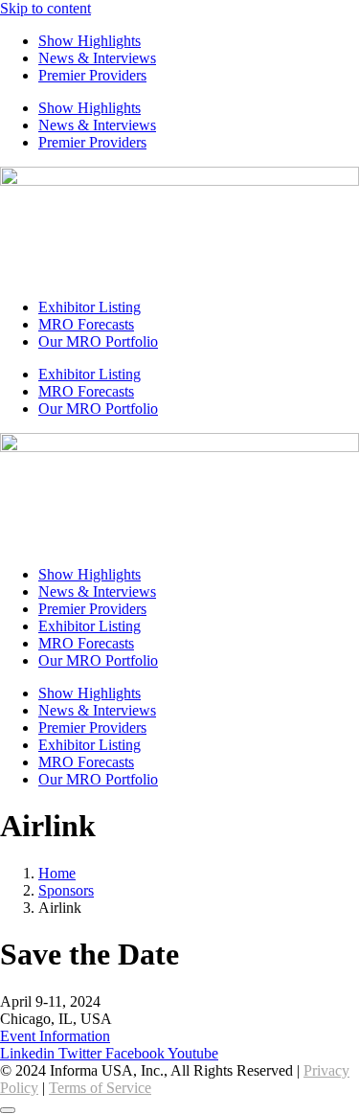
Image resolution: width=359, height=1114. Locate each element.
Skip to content (45, 8)
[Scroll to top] (7, 1110)
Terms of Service (100, 1088)
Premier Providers (92, 75)
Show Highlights (89, 41)
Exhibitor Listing (89, 307)
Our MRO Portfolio (98, 341)
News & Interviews (97, 58)
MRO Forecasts (86, 324)
